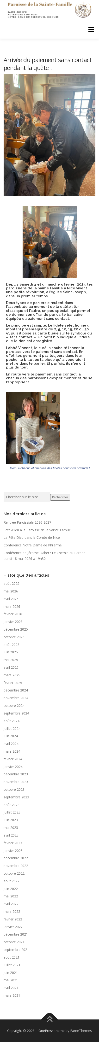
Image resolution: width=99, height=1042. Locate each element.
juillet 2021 (12, 965)
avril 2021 (11, 987)
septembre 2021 (16, 949)
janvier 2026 (13, 621)
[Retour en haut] (49, 1019)
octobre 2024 (14, 705)
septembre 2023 (16, 797)
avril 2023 (11, 835)
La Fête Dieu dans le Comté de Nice (32, 537)
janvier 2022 (13, 927)
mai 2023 (11, 827)
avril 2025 (11, 667)
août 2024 (11, 721)
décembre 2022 (16, 858)
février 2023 (13, 843)
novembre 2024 (16, 698)
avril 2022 (11, 904)
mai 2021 (11, 980)
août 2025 (11, 644)
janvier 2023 (13, 850)
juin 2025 (11, 652)
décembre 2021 (16, 934)
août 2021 (11, 957)
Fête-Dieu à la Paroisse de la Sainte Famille (37, 530)
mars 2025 (12, 675)
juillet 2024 (12, 728)
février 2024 (13, 759)
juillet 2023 (12, 812)
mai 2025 (11, 659)
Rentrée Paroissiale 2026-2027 (27, 522)
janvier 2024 (13, 766)
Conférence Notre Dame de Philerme (33, 545)
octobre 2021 (14, 942)
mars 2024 (12, 751)
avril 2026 (11, 599)
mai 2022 (11, 896)
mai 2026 (11, 591)
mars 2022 (12, 911)
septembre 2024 (16, 713)
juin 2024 (11, 736)
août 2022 (11, 881)
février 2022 (13, 919)
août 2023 (11, 804)
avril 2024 (11, 743)
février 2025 (13, 682)
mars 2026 (12, 606)
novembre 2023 (16, 781)
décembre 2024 (16, 690)
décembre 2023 (16, 774)
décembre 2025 (16, 629)
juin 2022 (11, 888)
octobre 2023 (14, 789)
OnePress (46, 1030)
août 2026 (11, 583)
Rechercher (60, 497)
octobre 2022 (14, 873)
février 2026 (13, 614)
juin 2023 (11, 820)
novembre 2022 (16, 865)
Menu (91, 30)
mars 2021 (12, 995)
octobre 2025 (14, 637)
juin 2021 (11, 972)
